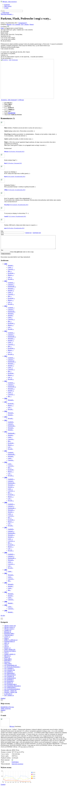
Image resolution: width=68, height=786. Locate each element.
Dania (6, 638)
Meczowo (7, 655)
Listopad (11, 284)
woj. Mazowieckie (10, 674)
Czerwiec (11, 269)
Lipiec (10, 267)
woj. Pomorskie (9, 681)
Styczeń (11, 279)
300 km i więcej (9, 629)
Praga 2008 (8, 659)
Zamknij (3, 698)
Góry (6, 644)
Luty (10, 277)
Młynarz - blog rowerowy (9, 1)
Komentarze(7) (23, 23)
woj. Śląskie (8, 682)
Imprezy (7, 648)
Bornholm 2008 (9, 633)
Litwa (6, 652)
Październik (12, 286)
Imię (2, 231)
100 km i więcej (10, 625)
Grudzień (11, 282)
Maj (10, 271)
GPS (6, 646)
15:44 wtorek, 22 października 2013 (16, 189)
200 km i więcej (9, 627)
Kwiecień (11, 273)
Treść (2, 234)
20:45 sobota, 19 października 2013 (15, 228)
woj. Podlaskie (9, 679)
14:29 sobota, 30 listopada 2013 (16, 151)
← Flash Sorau (5, 12)
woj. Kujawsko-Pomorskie (12, 667)
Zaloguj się (28, 232)
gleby (6, 643)
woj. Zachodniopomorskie (12, 689)
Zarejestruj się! (37, 232)
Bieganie (9, 24)
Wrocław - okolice (10, 692)
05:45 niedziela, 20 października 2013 (19, 204)
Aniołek (7, 630)
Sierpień (10, 265)
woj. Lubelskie (9, 668)
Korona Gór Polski (10, 651)
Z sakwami (8, 694)
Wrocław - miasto (10, 690)
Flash (2, 28)
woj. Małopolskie (9, 673)
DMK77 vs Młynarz (10, 640)
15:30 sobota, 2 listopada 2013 (14, 163)
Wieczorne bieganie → (7, 14)
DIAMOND (11, 113)
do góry (3, 615)
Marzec (11, 275)
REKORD (7, 660)
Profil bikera (15, 762)
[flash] (8, 26)
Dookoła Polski (9, 641)
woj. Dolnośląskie (10, 665)
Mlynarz (12, 726)
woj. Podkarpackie (10, 678)
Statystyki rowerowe (17, 764)
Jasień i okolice (9, 649)
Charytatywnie (9, 635)
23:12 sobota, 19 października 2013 (17, 216)
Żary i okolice (25, 24)
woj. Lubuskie (16, 24)
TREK (6, 708)
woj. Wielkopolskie (10, 687)
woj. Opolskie (9, 676)
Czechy (7, 636)
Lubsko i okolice (9, 654)
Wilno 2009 (8, 663)
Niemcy (31, 24)
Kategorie (7, 4)
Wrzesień (11, 288)
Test (2, 250)
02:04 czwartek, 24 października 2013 (16, 176)
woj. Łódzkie (8, 671)
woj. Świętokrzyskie (10, 684)
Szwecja (7, 662)
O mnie (6, 8)
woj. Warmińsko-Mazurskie (12, 686)
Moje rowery (8, 6)
